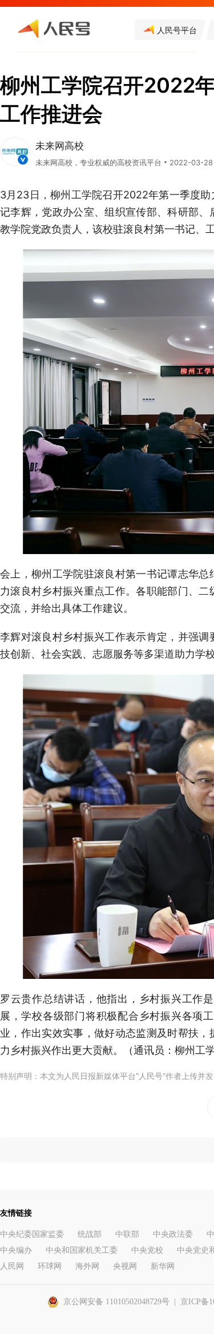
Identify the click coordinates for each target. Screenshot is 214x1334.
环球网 (50, 1266)
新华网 (163, 1266)
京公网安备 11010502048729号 (116, 1301)
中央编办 (16, 1250)
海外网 (87, 1266)
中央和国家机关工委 (82, 1250)
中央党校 (147, 1250)
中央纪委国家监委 (32, 1234)
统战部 (90, 1234)
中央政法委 (173, 1234)
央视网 (125, 1266)
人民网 (12, 1266)
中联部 (127, 1234)
